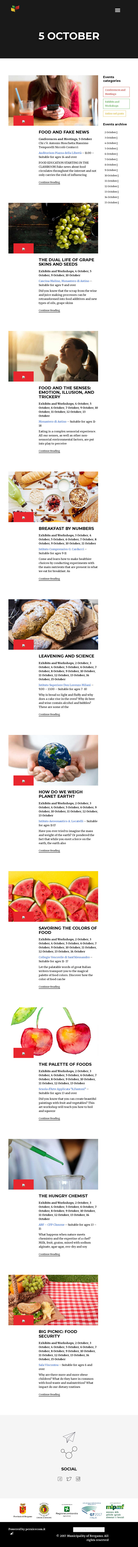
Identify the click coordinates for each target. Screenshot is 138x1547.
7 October (110, 159)
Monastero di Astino (52, 421)
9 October (110, 170)
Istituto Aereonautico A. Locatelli (61, 821)
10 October (111, 175)
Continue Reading (49, 182)
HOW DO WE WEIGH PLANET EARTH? (61, 794)
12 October (111, 186)
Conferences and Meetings (115, 92)
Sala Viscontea (48, 1365)
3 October (110, 137)
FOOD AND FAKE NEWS (64, 132)
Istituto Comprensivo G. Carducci (61, 549)
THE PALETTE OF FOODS (65, 1064)
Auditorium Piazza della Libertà (60, 153)
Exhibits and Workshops (112, 103)
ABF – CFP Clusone (51, 1224)
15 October (111, 202)
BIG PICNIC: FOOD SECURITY (58, 1333)
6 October (110, 153)
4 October (110, 143)
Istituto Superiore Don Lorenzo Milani (65, 685)
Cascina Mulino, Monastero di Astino (64, 281)
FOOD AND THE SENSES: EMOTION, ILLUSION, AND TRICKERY (66, 392)
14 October (111, 197)
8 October (110, 164)
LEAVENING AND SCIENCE (66, 656)
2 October (110, 132)
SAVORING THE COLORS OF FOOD (68, 930)
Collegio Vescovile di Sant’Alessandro (64, 957)
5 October (110, 148)
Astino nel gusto (114, 113)
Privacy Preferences (88, 1529)
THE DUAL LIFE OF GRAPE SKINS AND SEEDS (66, 262)
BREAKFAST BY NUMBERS (66, 528)
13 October (111, 191)
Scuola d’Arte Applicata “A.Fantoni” (62, 1089)
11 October (111, 180)
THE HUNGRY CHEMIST (63, 1195)
